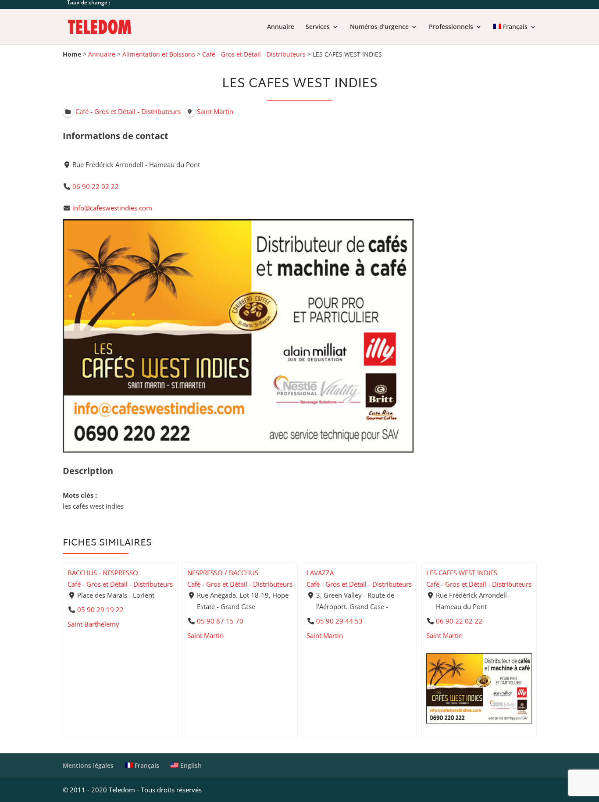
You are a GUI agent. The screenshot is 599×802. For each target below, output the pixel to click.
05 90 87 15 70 (219, 621)
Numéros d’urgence (379, 27)
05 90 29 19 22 (100, 609)
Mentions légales (88, 765)
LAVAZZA (320, 572)
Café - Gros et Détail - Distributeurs (254, 54)
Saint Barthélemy (93, 624)
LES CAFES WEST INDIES (461, 572)
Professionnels (451, 27)
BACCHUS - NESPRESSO (103, 572)
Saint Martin (205, 635)
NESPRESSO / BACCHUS (222, 572)
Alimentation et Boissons (158, 54)
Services (318, 27)
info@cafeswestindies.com (112, 207)
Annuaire (280, 27)
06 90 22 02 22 (95, 186)
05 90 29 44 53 (339, 621)
